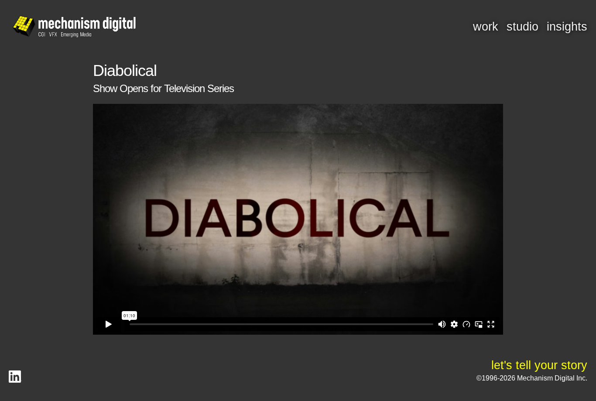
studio (522, 26)
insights (567, 26)
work (485, 26)
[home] (74, 27)
